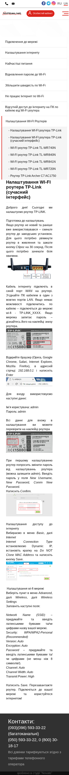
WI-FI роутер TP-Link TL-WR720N (33, 168)
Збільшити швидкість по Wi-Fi (25, 85)
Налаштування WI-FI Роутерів (26, 121)
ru (59, 3)
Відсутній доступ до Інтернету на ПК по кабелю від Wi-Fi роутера (31, 108)
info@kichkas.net (28, 3)
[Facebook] (44, 3)
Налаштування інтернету (22, 52)
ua (66, 3)
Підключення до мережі (21, 41)
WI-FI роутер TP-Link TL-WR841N (33, 161)
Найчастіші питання (18, 63)
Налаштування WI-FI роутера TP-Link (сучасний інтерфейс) (35, 139)
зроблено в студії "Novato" (34, 773)
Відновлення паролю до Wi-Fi (25, 74)
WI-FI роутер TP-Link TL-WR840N (33, 154)
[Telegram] (49, 3)
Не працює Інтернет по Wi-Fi (24, 96)
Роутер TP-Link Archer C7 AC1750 (33, 175)
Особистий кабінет (43, 13)
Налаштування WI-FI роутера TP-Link (35, 130)
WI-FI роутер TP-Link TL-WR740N (33, 147)
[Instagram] (54, 3)
